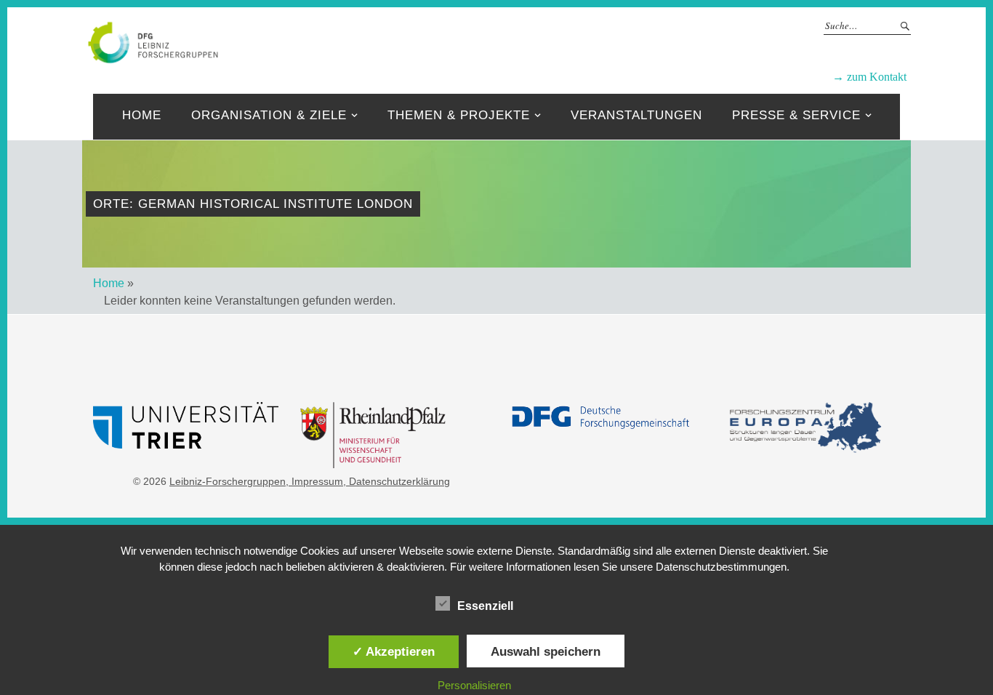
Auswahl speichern (545, 651)
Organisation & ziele (269, 115)
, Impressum (314, 481)
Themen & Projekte (458, 115)
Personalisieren (474, 685)
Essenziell (485, 606)
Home (141, 115)
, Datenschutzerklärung (396, 481)
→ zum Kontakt (869, 77)
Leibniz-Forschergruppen (544, 41)
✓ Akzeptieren (394, 651)
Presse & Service (796, 115)
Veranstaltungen (636, 115)
